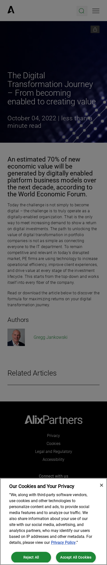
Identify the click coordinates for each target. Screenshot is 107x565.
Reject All (31, 557)
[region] (53, 521)
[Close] (101, 485)
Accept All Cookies (76, 557)
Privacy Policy (63, 542)
